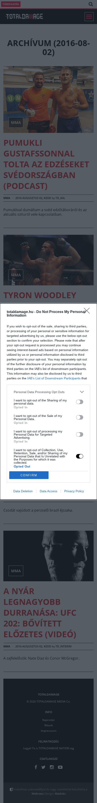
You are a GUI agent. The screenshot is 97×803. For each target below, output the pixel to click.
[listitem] (48, 391)
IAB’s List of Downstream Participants (54, 378)
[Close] (88, 312)
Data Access (48, 491)
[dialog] (48, 401)
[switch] (79, 402)
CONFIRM (29, 475)
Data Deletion (23, 491)
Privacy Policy (74, 491)
